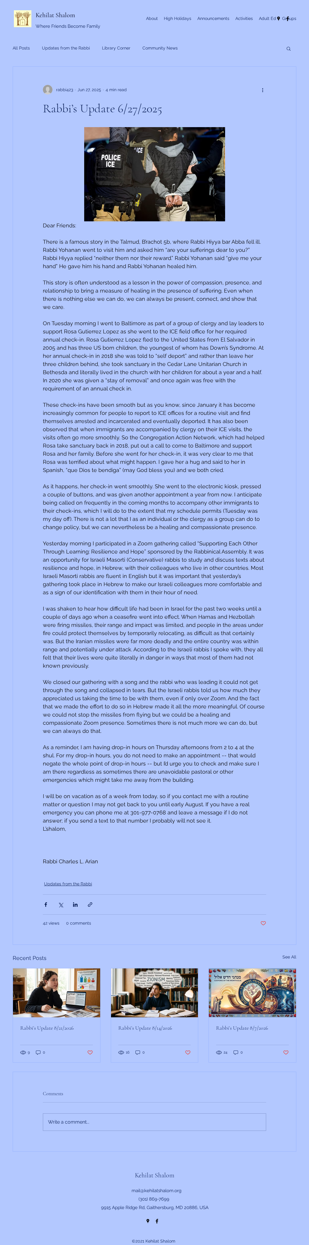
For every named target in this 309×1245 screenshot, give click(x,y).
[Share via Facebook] (46, 904)
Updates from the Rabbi (66, 48)
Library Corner (116, 48)
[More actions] (262, 89)
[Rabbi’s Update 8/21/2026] (56, 992)
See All (289, 957)
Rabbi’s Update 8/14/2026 (145, 1028)
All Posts (21, 48)
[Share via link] (90, 904)
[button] (288, 48)
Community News (160, 48)
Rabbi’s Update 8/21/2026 (47, 1028)
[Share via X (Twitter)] (60, 904)
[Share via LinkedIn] (75, 904)
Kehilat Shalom (55, 15)
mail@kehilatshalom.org (156, 1190)
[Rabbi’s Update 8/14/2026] (154, 992)
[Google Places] (148, 1221)
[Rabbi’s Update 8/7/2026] (252, 992)
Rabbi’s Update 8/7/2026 (242, 1028)
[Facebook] (157, 1221)
